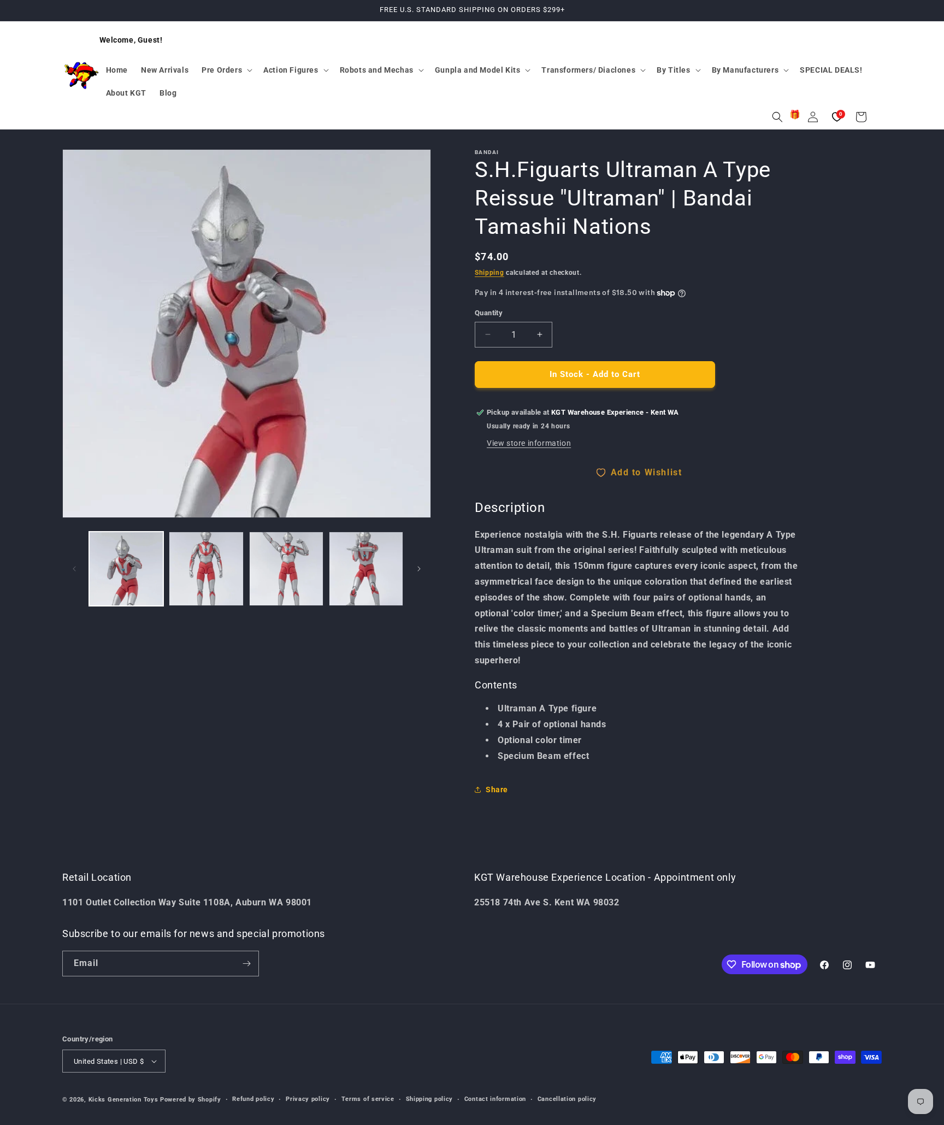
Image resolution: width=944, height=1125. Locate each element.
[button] (226, 69)
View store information (529, 443)
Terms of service (367, 1099)
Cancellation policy (567, 1099)
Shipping (489, 272)
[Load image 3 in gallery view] (286, 569)
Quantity (489, 313)
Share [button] (497, 789)
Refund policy (253, 1099)
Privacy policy (308, 1099)
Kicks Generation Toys (123, 1099)
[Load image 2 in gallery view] (206, 569)
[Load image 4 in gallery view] (366, 569)
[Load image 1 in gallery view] (126, 569)
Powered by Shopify (190, 1099)
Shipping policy (429, 1099)
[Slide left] (74, 569)
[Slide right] (419, 569)
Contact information (495, 1099)
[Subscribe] (246, 963)
